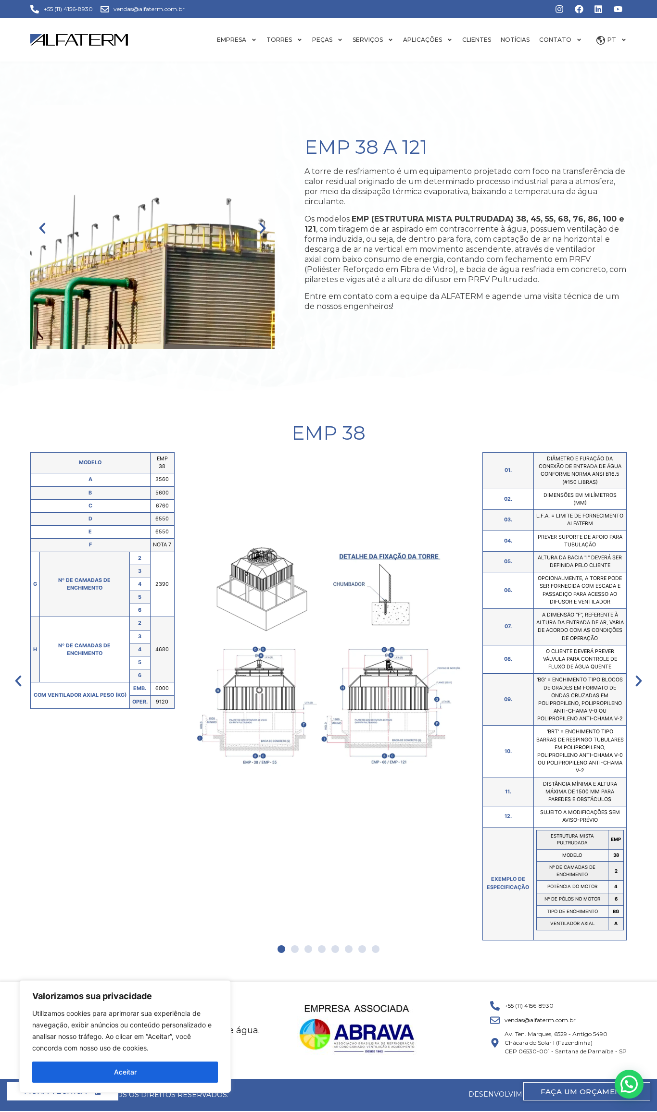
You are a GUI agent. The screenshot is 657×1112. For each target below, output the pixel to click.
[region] (125, 1036)
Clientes (476, 39)
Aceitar (125, 1072)
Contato (555, 39)
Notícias (515, 39)
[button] (42, 228)
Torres (279, 39)
